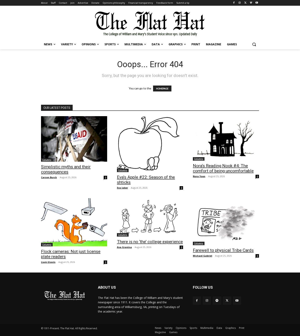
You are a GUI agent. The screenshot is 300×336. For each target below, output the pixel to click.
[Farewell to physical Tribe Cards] (226, 221)
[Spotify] (217, 301)
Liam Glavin (48, 262)
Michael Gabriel (202, 255)
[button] (254, 44)
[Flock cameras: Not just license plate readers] (74, 222)
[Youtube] (256, 3)
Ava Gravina (124, 247)
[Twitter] (245, 3)
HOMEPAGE (162, 88)
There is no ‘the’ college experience (150, 241)
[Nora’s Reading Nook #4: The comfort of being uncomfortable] (226, 138)
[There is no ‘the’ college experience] (150, 217)
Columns (46, 159)
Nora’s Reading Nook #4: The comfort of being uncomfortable (223, 168)
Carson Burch (49, 177)
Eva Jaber (122, 187)
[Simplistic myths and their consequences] (74, 139)
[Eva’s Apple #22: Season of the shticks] (150, 144)
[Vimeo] (251, 3)
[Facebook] (234, 3)
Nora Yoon (199, 176)
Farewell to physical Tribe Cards (223, 250)
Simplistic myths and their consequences (66, 169)
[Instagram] (239, 3)
